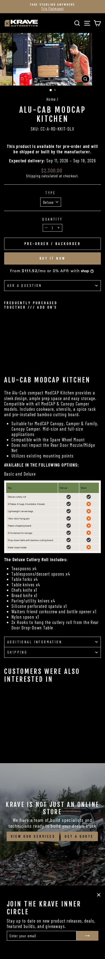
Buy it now (53, 258)
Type (50, 193)
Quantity (52, 219)
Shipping (33, 176)
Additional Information (34, 642)
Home (51, 99)
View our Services (33, 836)
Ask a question (24, 285)
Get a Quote (79, 836)
